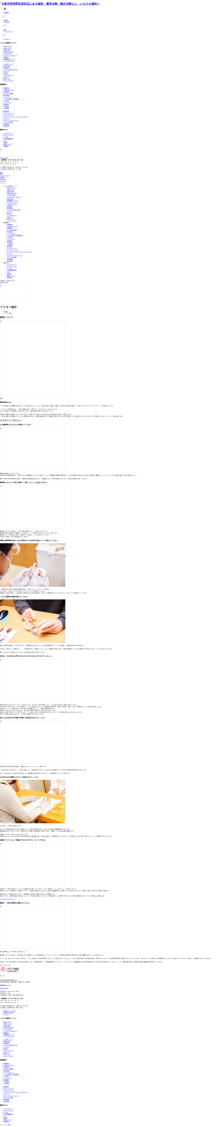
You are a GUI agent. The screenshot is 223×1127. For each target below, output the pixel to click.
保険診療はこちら (5, 985)
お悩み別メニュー (9, 90)
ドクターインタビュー (10, 55)
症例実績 (6, 1067)
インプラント (7, 102)
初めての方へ (7, 46)
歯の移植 (6, 126)
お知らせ (6, 77)
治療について (7, 144)
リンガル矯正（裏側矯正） (11, 99)
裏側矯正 (6, 146)
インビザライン (8, 97)
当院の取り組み (8, 52)
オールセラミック (9, 115)
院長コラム (6, 79)
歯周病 (5, 142)
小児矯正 (6, 106)
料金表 (5, 73)
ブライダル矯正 (8, 122)
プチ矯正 (6, 101)
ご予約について (8, 64)
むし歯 (5, 137)
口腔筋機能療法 (8, 138)
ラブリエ (6, 118)
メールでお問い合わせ (10, 69)
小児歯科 (6, 108)
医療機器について (9, 59)
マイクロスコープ (9, 61)
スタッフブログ (8, 80)
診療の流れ (6, 66)
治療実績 (6, 91)
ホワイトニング (8, 113)
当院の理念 (6, 50)
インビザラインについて (7, 899)
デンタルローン (8, 75)
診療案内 (6, 88)
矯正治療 (6, 95)
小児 (4, 140)
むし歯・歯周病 (8, 93)
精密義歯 (6, 124)
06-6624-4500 (4, 158)
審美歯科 (6, 111)
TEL (1, 172)
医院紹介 (6, 57)
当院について (7, 48)
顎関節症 (6, 104)
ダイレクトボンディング (11, 120)
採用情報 (6, 68)
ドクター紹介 (7, 53)
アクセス (6, 71)
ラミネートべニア (16, 117)
